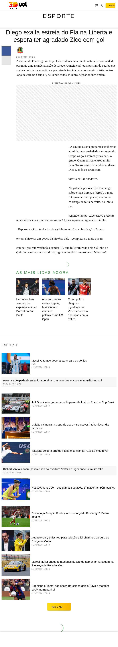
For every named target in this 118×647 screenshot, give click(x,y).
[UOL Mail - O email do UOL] (97, 6)
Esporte (59, 16)
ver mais (56, 607)
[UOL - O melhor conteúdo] (18, 5)
